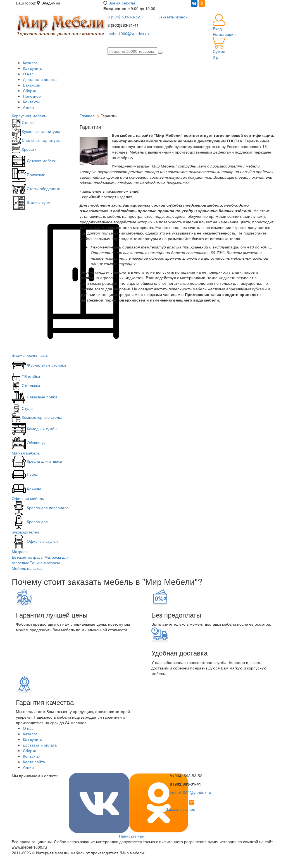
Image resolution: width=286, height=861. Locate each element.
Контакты (31, 101)
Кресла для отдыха (44, 461)
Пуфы (32, 474)
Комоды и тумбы (41, 428)
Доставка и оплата (40, 79)
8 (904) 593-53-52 (124, 17)
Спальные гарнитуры (41, 140)
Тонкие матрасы (45, 562)
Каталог (30, 62)
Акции (28, 107)
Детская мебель (41, 160)
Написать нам (132, 836)
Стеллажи (30, 385)
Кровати (29, 149)
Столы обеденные (43, 188)
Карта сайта (34, 761)
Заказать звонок (172, 17)
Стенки (28, 122)
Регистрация (224, 34)
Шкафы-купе (38, 202)
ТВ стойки (30, 376)
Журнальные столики (46, 365)
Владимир (50, 3)
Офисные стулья (42, 541)
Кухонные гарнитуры (40, 131)
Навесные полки (41, 397)
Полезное (32, 96)
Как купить (32, 68)
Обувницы (36, 442)
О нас (28, 73)
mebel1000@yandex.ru (128, 33)
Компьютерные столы (41, 417)
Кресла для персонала (47, 507)
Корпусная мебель (29, 115)
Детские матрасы (27, 557)
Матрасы (20, 551)
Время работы (121, 3)
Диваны (33, 488)
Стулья (28, 408)
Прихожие (35, 174)
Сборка (29, 90)
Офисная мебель (28, 498)
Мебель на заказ (27, 568)
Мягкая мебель (26, 453)
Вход (217, 28)
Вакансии (31, 85)
